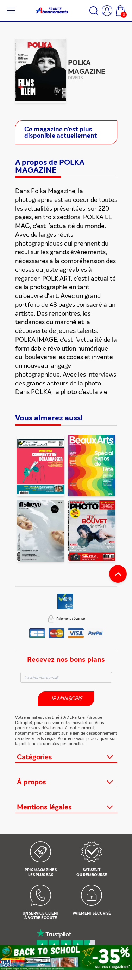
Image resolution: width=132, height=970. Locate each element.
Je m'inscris (66, 698)
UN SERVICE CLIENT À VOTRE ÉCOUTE (41, 916)
